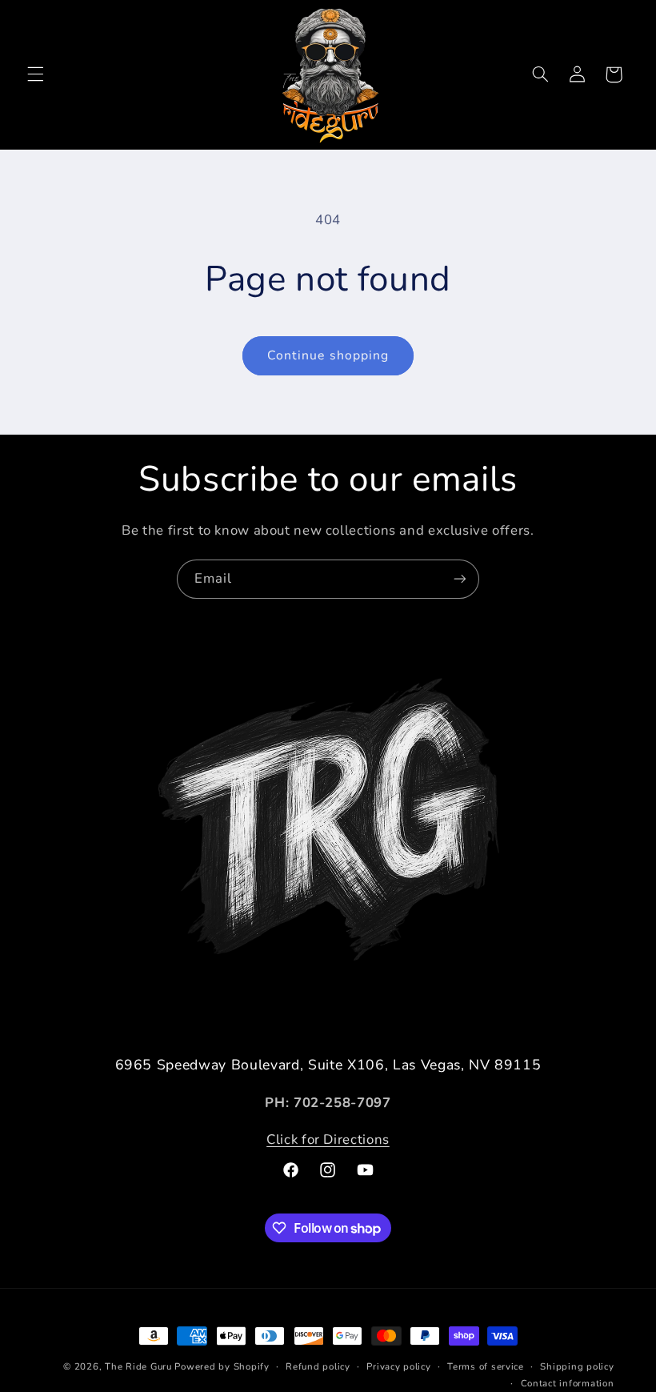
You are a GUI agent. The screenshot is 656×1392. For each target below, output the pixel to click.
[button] (35, 74)
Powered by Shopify (221, 1366)
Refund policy (318, 1366)
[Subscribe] (460, 579)
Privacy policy (398, 1366)
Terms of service (485, 1366)
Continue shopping (328, 355)
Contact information (567, 1383)
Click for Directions (328, 1139)
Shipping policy (577, 1366)
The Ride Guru (138, 1366)
